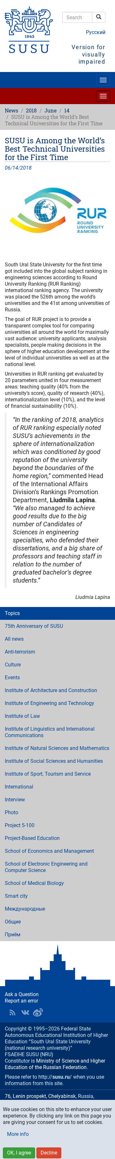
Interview (15, 800)
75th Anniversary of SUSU (34, 626)
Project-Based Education (32, 838)
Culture (13, 665)
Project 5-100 (19, 825)
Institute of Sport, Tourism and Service (48, 774)
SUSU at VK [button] (25, 1012)
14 (66, 110)
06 (8, 168)
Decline (49, 1153)
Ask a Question (22, 994)
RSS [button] (12, 1012)
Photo (11, 812)
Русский (95, 32)
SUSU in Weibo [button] (38, 1012)
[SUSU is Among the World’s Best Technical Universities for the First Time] (57, 216)
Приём (12, 935)
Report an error (21, 1001)
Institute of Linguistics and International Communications (50, 732)
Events (12, 677)
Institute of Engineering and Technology (49, 703)
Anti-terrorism (20, 652)
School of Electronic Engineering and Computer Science (46, 867)
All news (14, 639)
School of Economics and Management (49, 851)
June (50, 110)
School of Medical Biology (34, 883)
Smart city (16, 896)
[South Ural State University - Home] (28, 29)
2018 (31, 110)
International (19, 787)
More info (18, 1134)
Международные (25, 909)
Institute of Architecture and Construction (51, 690)
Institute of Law (22, 716)
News (11, 110)
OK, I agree (19, 1153)
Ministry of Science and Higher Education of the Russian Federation (55, 1064)
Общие (13, 922)
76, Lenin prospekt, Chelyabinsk (40, 1096)
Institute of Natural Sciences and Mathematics (57, 748)
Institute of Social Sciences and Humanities (54, 761)
